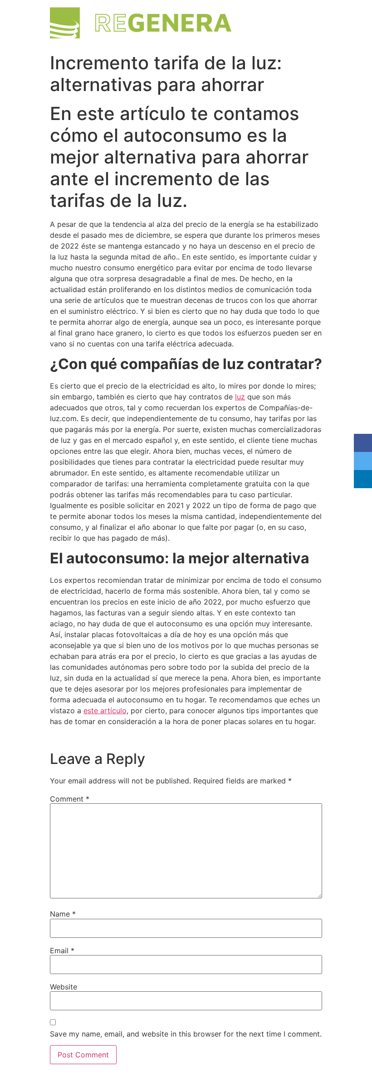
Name (63, 913)
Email (62, 950)
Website (63, 986)
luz (240, 396)
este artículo (105, 710)
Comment (69, 798)
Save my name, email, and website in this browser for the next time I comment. (186, 1033)
